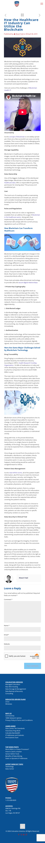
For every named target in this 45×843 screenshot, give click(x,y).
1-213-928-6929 (10, 800)
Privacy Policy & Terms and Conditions (19, 720)
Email (6, 635)
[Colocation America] (17, 4)
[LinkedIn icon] (24, 834)
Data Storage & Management (15, 689)
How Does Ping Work (12, 731)
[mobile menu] (42, 4)
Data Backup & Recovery (14, 691)
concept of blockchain (17, 137)
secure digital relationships (27, 282)
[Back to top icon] (22, 826)
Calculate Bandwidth (12, 733)
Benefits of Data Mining (13, 756)
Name (6, 625)
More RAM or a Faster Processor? (17, 749)
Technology (9, 766)
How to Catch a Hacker (13, 751)
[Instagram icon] (26, 834)
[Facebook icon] (19, 834)
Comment (8, 599)
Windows (8, 704)
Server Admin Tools (12, 754)
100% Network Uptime (13, 718)
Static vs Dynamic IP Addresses (16, 758)
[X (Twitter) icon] (21, 834)
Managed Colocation (12, 684)
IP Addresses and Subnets (14, 735)
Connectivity (9, 716)
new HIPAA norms (15, 473)
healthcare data (9, 183)
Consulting (9, 693)
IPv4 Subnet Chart (11, 737)
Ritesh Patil (19, 34)
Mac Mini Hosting (11, 687)
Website (7, 644)
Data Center (9, 769)
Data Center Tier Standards (15, 728)
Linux (7, 702)
